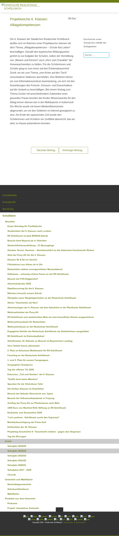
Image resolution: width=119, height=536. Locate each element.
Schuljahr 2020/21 (16, 465)
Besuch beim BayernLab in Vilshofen (27, 240)
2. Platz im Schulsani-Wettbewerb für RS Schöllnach (34, 350)
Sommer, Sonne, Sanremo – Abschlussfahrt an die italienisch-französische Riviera (50, 250)
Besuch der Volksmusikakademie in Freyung (30, 398)
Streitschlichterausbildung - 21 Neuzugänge (30, 245)
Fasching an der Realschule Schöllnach (28, 355)
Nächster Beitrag (45, 150)
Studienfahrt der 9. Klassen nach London (29, 231)
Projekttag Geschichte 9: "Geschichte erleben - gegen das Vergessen (44, 431)
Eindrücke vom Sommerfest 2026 (24, 412)
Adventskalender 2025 (19, 283)
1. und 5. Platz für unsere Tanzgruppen (27, 360)
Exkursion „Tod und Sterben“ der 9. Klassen (30, 374)
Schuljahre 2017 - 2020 (19, 470)
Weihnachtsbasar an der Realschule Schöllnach (32, 326)
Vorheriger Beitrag (72, 150)
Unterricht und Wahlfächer (19, 479)
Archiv (8, 441)
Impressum (68, 522)
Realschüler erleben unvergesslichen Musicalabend (34, 269)
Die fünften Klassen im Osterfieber (25, 389)
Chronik (11, 474)
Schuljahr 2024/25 (16, 446)
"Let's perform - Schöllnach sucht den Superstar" (33, 417)
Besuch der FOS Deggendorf (22, 279)
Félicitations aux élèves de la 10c (25, 264)
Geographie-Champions (20, 365)
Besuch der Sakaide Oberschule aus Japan (30, 393)
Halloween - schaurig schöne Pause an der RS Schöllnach (38, 274)
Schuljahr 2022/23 (16, 455)
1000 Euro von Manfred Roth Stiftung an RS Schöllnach (36, 408)
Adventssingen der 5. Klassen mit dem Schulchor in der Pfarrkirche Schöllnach (49, 307)
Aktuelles (10, 221)
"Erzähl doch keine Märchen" (22, 379)
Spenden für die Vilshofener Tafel (25, 384)
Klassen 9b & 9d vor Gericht (22, 259)
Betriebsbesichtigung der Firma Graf (26, 422)
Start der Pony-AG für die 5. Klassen (26, 255)
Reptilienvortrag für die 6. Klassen (25, 288)
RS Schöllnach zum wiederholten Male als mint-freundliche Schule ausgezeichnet (50, 317)
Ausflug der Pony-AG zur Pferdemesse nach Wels (33, 403)
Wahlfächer (13, 494)
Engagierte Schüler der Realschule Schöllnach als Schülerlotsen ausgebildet (48, 331)
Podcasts (12, 503)
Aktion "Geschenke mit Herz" (22, 302)
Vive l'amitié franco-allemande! (23, 345)
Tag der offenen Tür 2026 (20, 369)
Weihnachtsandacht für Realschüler (26, 322)
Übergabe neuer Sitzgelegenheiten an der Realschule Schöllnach (41, 298)
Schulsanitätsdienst (18, 489)
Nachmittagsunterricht (19, 484)
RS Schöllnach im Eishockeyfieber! (25, 336)
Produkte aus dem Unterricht (20, 498)
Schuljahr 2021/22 (16, 460)
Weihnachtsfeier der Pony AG (22, 312)
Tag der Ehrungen (16, 436)
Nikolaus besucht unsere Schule (24, 293)
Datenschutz (80, 522)
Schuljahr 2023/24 (16, 451)
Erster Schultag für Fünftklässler (24, 226)
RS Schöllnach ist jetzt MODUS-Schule (27, 236)
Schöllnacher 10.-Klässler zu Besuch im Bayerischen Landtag (40, 341)
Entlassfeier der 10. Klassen (22, 427)
